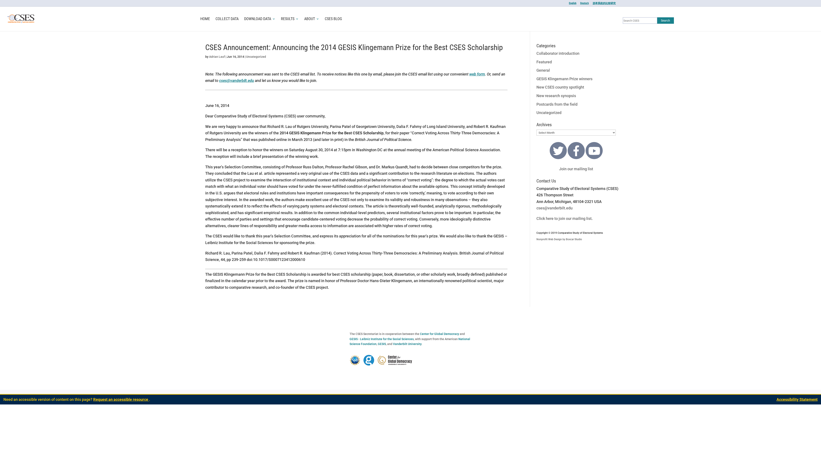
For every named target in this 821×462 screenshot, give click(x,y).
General (543, 70)
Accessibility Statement (797, 399)
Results (287, 19)
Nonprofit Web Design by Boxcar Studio (559, 239)
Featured (544, 62)
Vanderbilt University (407, 344)
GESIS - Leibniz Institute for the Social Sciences (382, 339)
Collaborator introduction (557, 53)
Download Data (257, 19)
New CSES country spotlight (560, 87)
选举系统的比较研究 (604, 3)
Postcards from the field (556, 104)
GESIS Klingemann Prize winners (564, 79)
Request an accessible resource (121, 399)
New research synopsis (556, 95)
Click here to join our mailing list (564, 218)
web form (477, 74)
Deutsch (584, 3)
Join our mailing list (576, 169)
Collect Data (227, 19)
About (309, 19)
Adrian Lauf (217, 56)
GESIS (382, 344)
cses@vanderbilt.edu (236, 80)
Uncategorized (256, 56)
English (572, 3)
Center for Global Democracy (439, 334)
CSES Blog (333, 19)
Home (205, 19)
